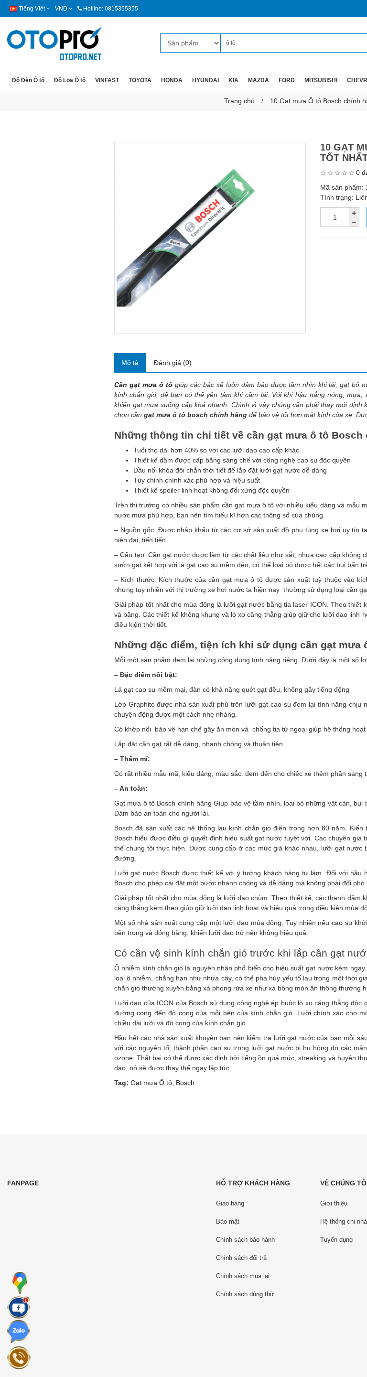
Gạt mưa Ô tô (151, 1083)
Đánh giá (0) (173, 362)
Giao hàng (230, 1203)
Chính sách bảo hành (245, 1239)
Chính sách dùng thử (245, 1294)
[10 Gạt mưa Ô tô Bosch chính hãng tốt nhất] (210, 237)
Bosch (185, 1083)
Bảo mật (227, 1221)
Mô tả (130, 362)
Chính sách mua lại (243, 1276)
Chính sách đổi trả (241, 1257)
